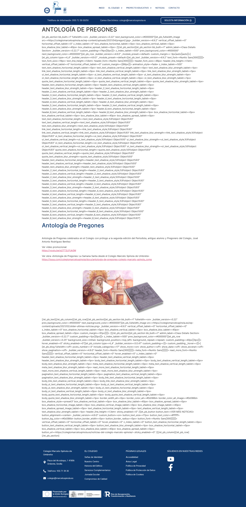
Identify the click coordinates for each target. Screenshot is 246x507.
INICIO (101, 8)
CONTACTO (174, 8)
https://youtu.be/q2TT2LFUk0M (59, 250)
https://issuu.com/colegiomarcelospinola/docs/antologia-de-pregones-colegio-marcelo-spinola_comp (97, 259)
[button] (115, 8)
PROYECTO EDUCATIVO (137, 8)
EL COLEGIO (114, 8)
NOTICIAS (160, 8)
